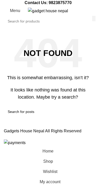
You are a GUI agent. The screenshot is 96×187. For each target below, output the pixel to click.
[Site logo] (48, 10)
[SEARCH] (93, 18)
